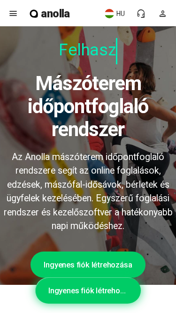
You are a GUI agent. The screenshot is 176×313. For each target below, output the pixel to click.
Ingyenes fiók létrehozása (88, 264)
